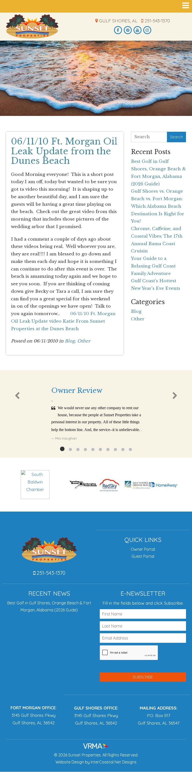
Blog (136, 311)
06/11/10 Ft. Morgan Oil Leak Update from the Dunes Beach (64, 151)
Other (83, 341)
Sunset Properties (32, 26)
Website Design (70, 761)
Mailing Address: (159, 708)
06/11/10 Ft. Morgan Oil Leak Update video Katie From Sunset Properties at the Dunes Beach (63, 321)
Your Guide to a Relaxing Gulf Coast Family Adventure (153, 266)
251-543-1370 (156, 21)
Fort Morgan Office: (33, 707)
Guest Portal (143, 556)
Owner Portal (143, 549)
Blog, (70, 341)
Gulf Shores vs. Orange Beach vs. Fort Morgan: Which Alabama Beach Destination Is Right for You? (157, 206)
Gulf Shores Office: (96, 708)
